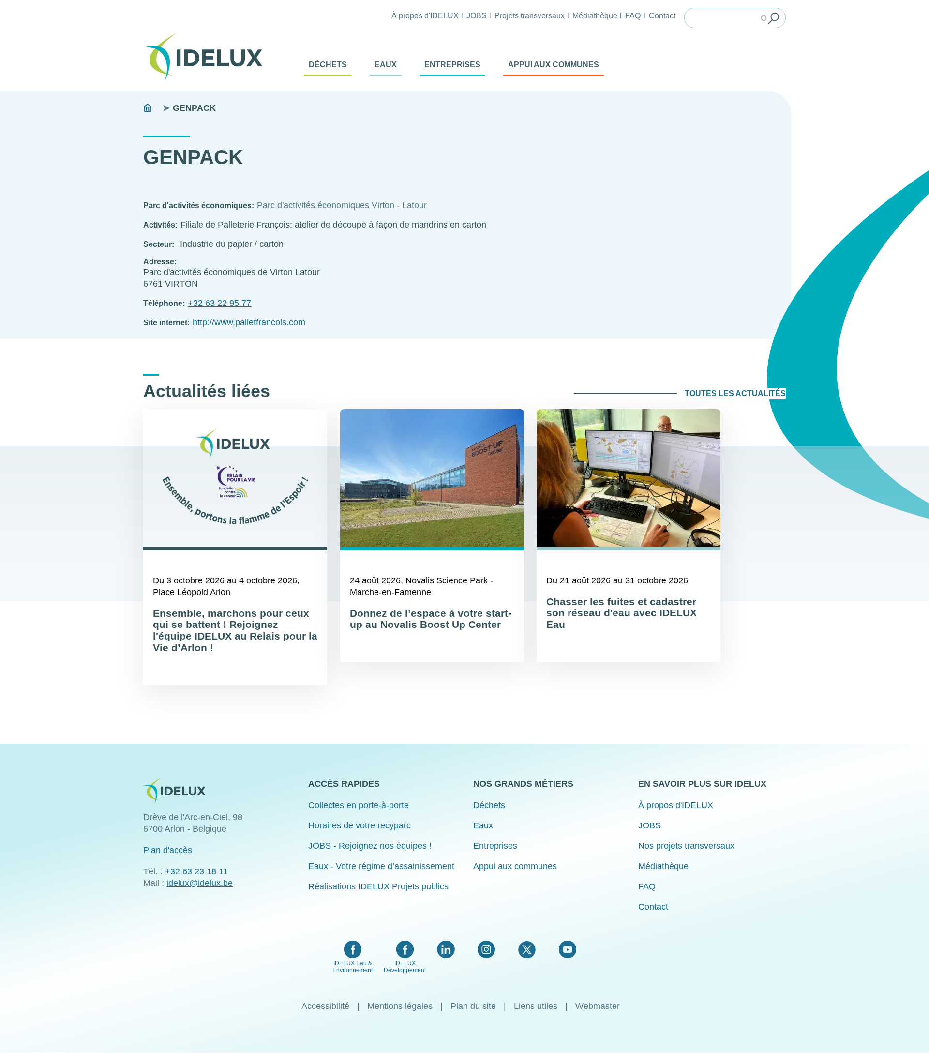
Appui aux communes (553, 65)
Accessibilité (325, 1006)
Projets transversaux (529, 15)
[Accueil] (206, 57)
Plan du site (473, 1006)
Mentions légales (400, 1006)
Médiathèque (594, 15)
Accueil (147, 108)
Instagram (486, 949)
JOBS (476, 15)
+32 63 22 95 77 (219, 303)
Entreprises (452, 65)
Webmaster (597, 1006)
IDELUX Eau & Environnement (352, 967)
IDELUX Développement (405, 967)
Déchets (328, 65)
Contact (662, 15)
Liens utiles (535, 1006)
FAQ (633, 15)
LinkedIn (446, 949)
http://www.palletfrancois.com (249, 322)
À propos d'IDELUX (425, 15)
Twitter (527, 949)
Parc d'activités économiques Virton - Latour (342, 205)
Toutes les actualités (735, 393)
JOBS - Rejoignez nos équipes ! (370, 846)
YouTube (567, 949)
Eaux (386, 65)
